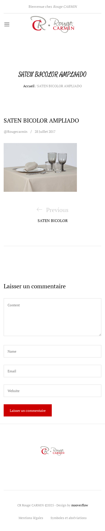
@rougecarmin (15, 131)
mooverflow (79, 505)
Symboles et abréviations (69, 518)
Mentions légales (31, 518)
